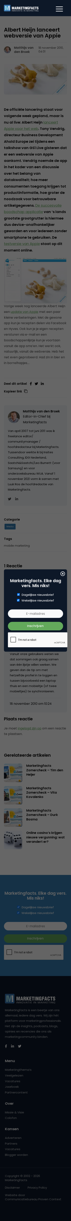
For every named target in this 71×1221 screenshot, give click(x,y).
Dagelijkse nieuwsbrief (38, 595)
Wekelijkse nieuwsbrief (37, 600)
